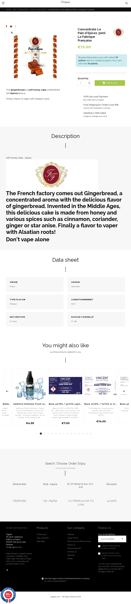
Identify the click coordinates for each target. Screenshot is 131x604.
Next (124, 391)
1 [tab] (40, 433)
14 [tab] (90, 433)
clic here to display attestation (55, 581)
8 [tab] (67, 433)
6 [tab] (59, 433)
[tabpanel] (65, 398)
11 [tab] (79, 433)
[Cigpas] (65, 2)
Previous (7, 391)
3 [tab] (48, 433)
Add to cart (109, 83)
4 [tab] (52, 433)
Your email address (106, 534)
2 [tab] (44, 433)
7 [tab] (63, 433)
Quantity (83, 78)
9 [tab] (71, 433)
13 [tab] (86, 433)
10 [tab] (75, 433)
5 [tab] (56, 433)
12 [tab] (82, 433)
